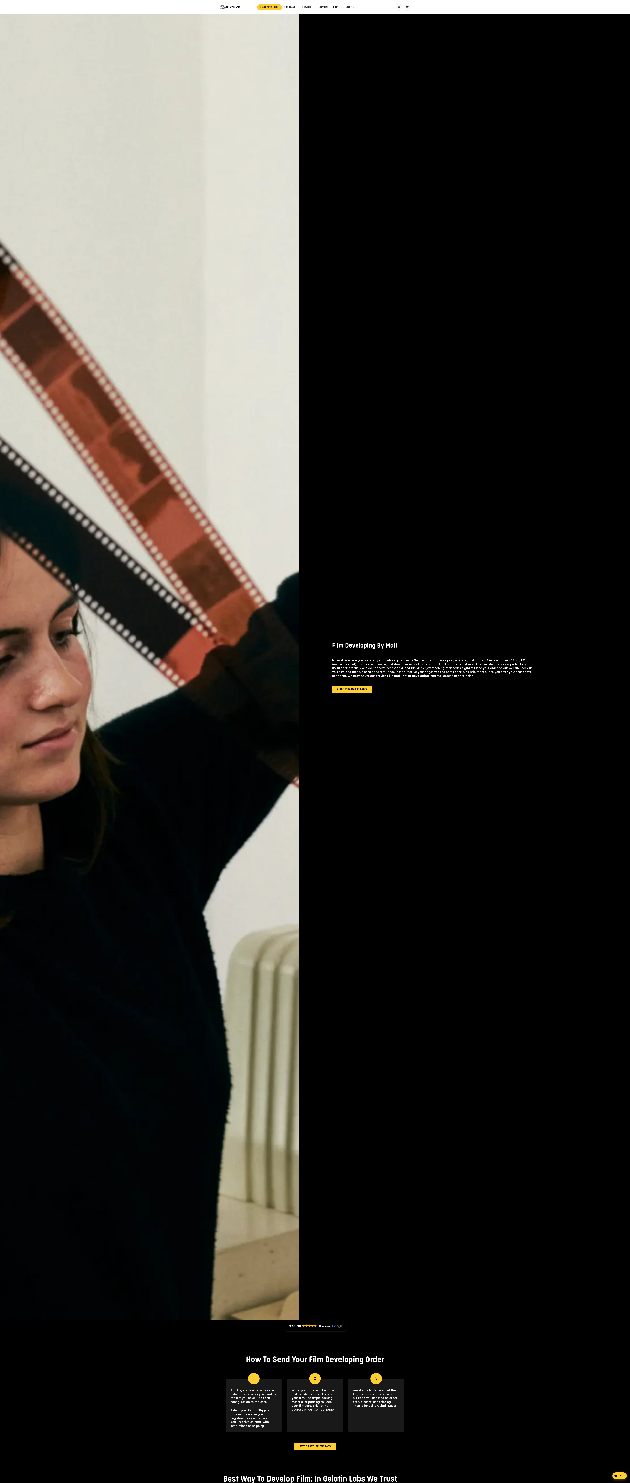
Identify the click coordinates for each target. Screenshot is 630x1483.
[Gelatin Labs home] (230, 7)
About (349, 7)
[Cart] (407, 7)
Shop (335, 7)
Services (306, 7)
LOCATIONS (324, 7)
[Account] (399, 7)
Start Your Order (269, 7)
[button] (619, 1475)
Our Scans (289, 7)
